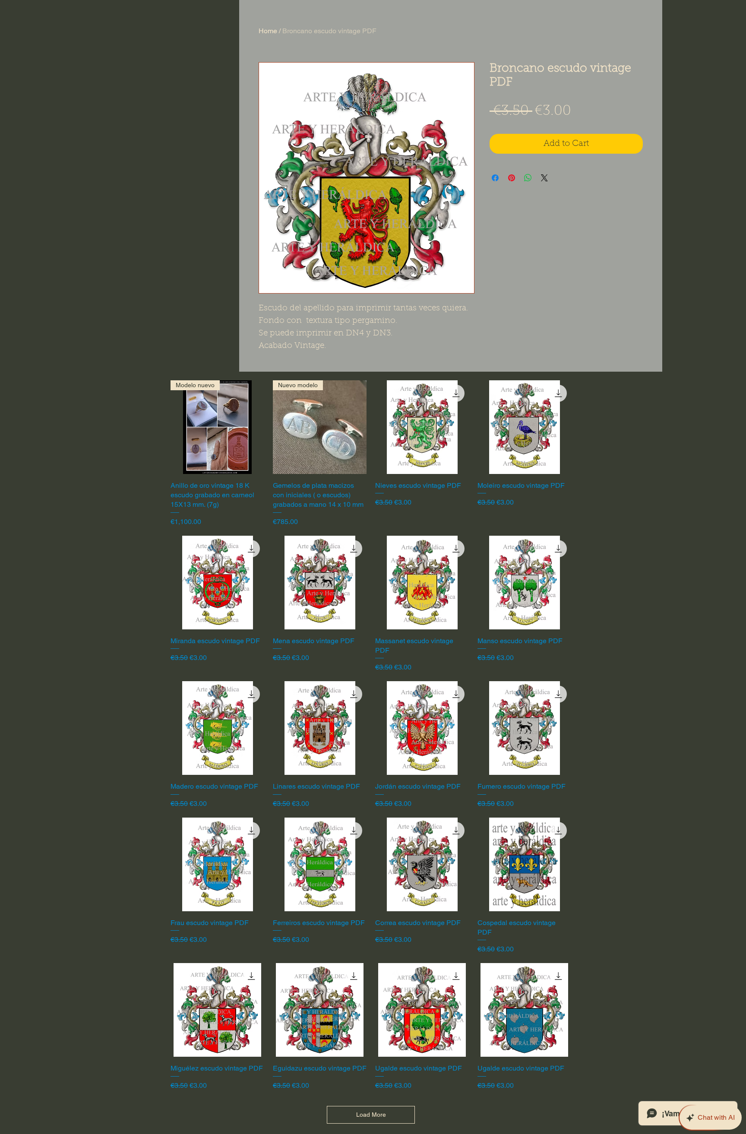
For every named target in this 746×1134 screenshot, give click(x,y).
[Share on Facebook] (495, 178)
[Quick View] (422, 427)
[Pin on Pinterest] (511, 178)
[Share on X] (544, 178)
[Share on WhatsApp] (528, 178)
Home (268, 31)
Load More (371, 1114)
